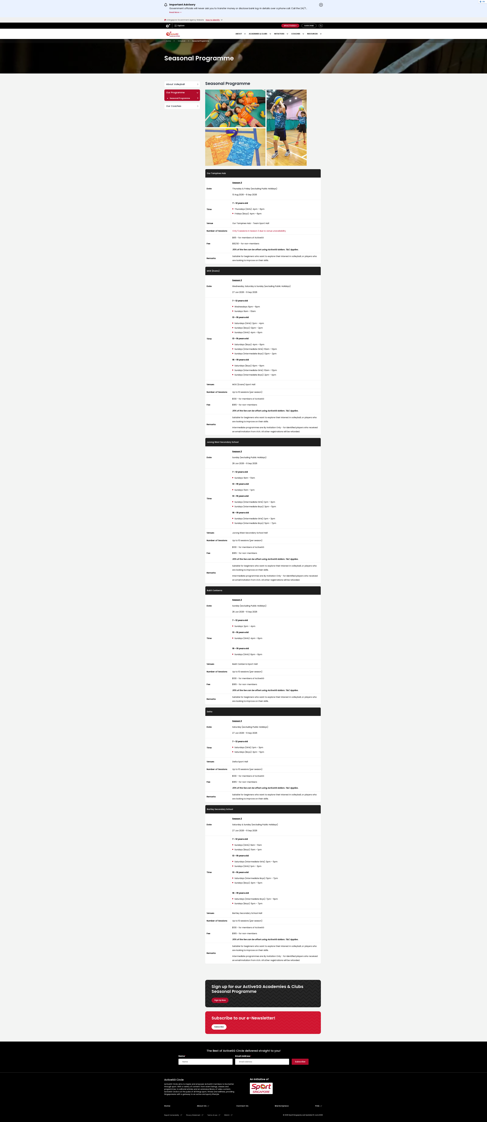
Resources (312, 33)
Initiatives (279, 33)
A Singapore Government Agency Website (185, 20)
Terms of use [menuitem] (212, 1115)
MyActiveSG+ (290, 25)
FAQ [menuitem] (317, 1106)
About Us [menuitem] (202, 1106)
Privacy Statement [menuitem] (193, 1115)
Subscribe (309, 25)
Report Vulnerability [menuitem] (171, 1115)
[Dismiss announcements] (321, 5)
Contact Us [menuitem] (242, 1106)
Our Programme (175, 92)
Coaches (295, 33)
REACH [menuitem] (226, 1115)
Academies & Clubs (258, 33)
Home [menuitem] (167, 1106)
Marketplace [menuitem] (282, 1106)
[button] (321, 25)
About (239, 33)
